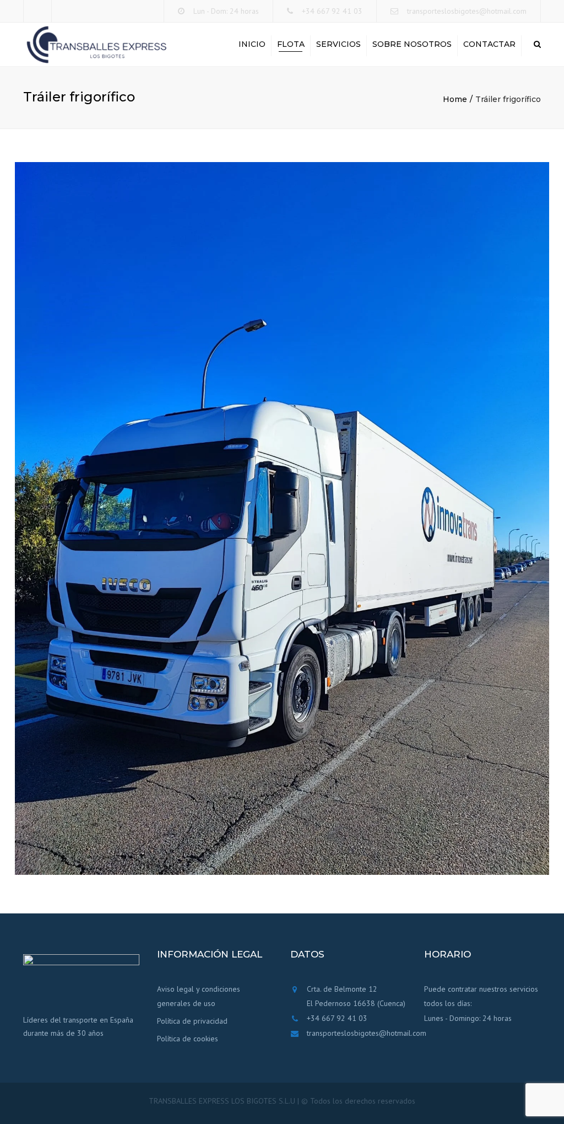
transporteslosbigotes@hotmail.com (467, 11)
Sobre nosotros (412, 44)
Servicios (338, 44)
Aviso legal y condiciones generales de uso (198, 996)
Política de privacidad (192, 1021)
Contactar (489, 44)
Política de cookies (187, 1039)
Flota (291, 44)
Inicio (251, 44)
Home (455, 99)
